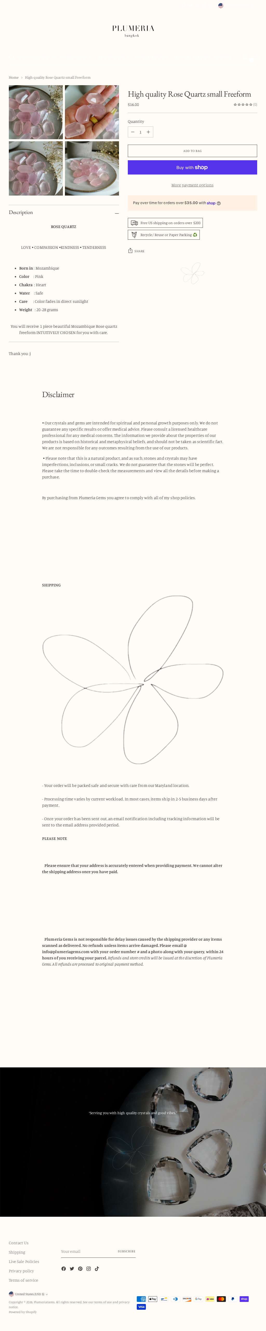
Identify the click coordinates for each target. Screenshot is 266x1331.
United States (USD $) (239, 6)
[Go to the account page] (243, 57)
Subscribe (126, 1251)
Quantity (136, 121)
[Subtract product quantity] (148, 132)
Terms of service (23, 1280)
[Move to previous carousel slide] (240, 1039)
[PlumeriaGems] (133, 28)
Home (14, 77)
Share (140, 251)
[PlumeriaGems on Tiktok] (210, 5)
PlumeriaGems (44, 1302)
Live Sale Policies (24, 1261)
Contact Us (19, 1242)
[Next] (234, 57)
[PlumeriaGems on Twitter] (190, 5)
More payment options (192, 185)
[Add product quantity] (132, 132)
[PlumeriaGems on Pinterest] (197, 5)
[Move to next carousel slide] (252, 1039)
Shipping (17, 1252)
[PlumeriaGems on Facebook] (183, 5)
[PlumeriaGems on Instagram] (204, 5)
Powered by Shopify (23, 1312)
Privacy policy (21, 1270)
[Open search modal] (11, 57)
